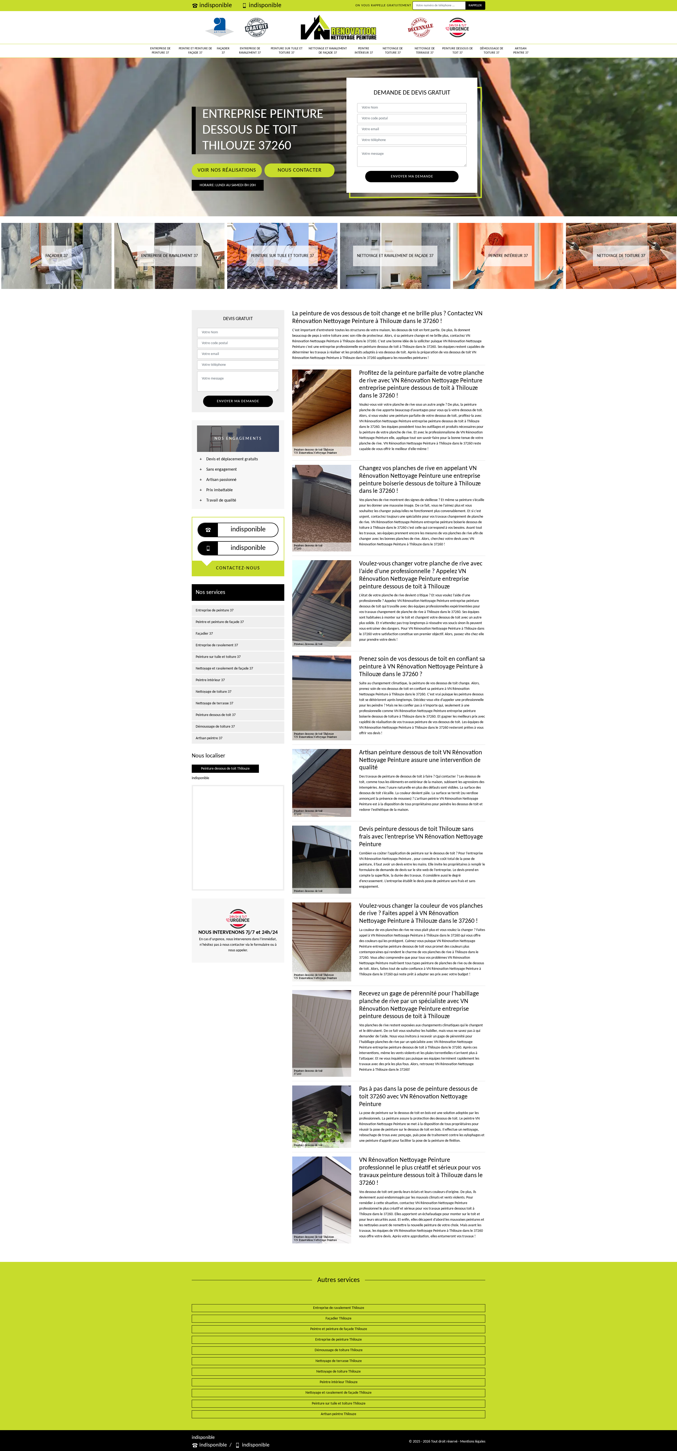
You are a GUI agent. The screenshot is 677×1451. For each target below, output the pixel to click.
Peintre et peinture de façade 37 (195, 50)
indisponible (215, 5)
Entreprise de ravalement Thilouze (338, 1308)
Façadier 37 (223, 50)
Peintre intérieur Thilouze (339, 1382)
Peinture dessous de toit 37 (457, 50)
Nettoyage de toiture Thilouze (338, 1372)
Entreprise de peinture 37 (160, 50)
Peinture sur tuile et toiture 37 (287, 50)
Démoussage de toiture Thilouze (339, 1350)
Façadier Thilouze (338, 1319)
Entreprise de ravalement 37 (250, 50)
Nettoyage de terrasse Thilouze (338, 1361)
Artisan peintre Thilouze (338, 1414)
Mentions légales (472, 1442)
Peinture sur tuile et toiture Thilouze (338, 1404)
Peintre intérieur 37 (364, 50)
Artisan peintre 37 (520, 50)
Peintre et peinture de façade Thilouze (338, 1329)
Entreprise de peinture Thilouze (338, 1340)
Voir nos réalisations (227, 170)
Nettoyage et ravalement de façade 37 (328, 50)
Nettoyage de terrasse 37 (425, 50)
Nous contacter (300, 170)
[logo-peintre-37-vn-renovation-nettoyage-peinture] (339, 27)
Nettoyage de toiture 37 (393, 50)
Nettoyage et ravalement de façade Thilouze (338, 1393)
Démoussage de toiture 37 (491, 50)
